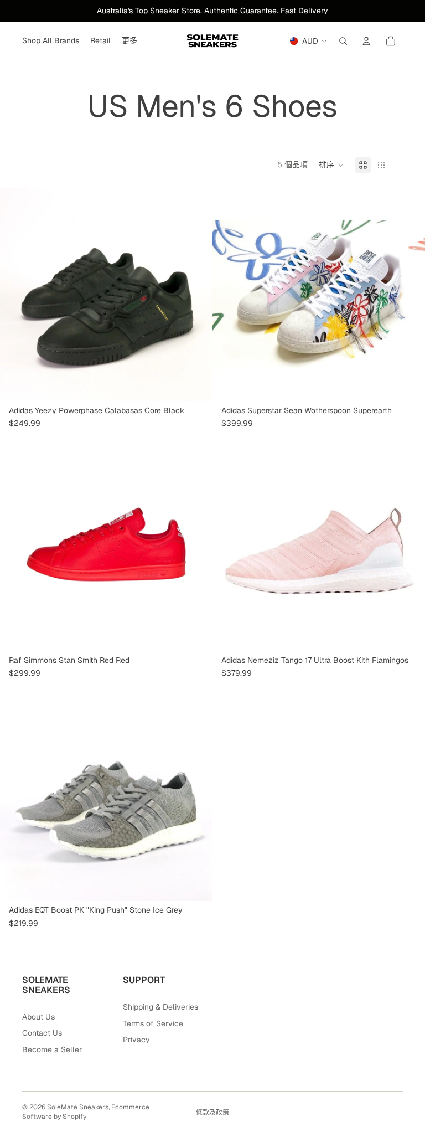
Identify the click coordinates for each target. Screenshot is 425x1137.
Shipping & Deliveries (160, 1007)
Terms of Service (153, 1023)
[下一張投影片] (195, 294)
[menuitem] (129, 41)
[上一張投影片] (16, 294)
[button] (331, 165)
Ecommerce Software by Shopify (85, 1112)
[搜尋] (343, 41)
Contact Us (42, 1033)
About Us (38, 1017)
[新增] (408, 634)
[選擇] (195, 384)
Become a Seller (52, 1049)
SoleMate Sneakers (77, 1107)
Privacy (136, 1040)
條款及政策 (212, 1112)
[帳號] (366, 41)
